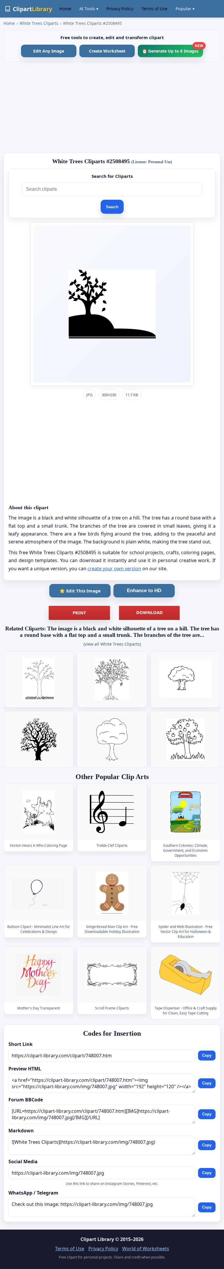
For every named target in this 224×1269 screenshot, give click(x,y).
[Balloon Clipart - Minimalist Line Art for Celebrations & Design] (38, 893)
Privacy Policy (119, 8)
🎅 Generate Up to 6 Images (172, 49)
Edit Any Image (48, 51)
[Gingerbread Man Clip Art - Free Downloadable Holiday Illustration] (112, 893)
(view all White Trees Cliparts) (112, 644)
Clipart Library (97, 1239)
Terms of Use (154, 8)
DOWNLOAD (149, 612)
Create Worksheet (107, 51)
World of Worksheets (145, 1248)
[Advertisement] (112, 107)
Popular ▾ (185, 8)
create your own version (114, 568)
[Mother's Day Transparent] (38, 975)
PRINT (79, 613)
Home (65, 8)
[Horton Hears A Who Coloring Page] (38, 812)
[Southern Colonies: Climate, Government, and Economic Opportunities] (185, 812)
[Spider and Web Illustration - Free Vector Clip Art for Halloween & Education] (185, 893)
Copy (206, 1055)
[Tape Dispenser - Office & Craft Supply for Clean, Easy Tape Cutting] (185, 975)
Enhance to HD (144, 590)
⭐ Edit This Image (80, 591)
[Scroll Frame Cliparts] (112, 975)
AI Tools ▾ (88, 8)
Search (112, 207)
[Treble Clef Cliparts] (112, 812)
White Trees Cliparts (39, 23)
